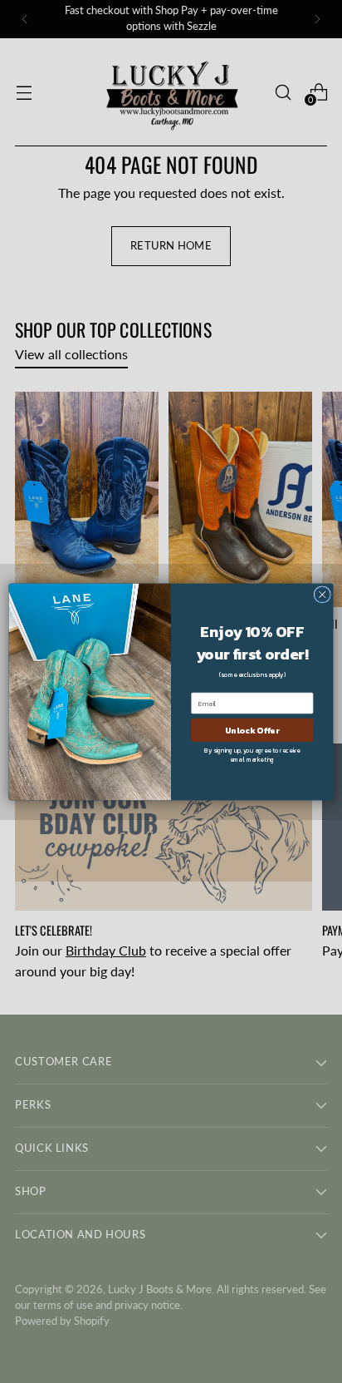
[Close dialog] (322, 593)
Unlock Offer (252, 729)
